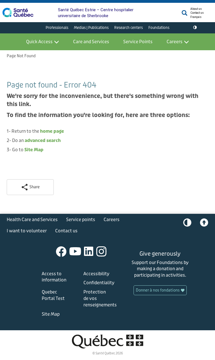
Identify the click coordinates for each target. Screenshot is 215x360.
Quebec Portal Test (53, 295)
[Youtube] (75, 251)
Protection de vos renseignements (98, 298)
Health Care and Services (32, 220)
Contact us (197, 12)
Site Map (33, 150)
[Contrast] (195, 27)
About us (196, 8)
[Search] (184, 14)
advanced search (43, 140)
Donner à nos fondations (158, 290)
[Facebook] (61, 251)
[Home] (18, 12)
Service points (80, 220)
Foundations (158, 27)
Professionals (57, 27)
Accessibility (96, 274)
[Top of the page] (204, 224)
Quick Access (39, 42)
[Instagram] (101, 251)
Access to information (54, 277)
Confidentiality (98, 283)
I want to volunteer (27, 231)
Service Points (138, 42)
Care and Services (91, 42)
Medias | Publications (91, 27)
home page (52, 131)
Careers (175, 42)
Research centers (128, 27)
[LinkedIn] (89, 251)
